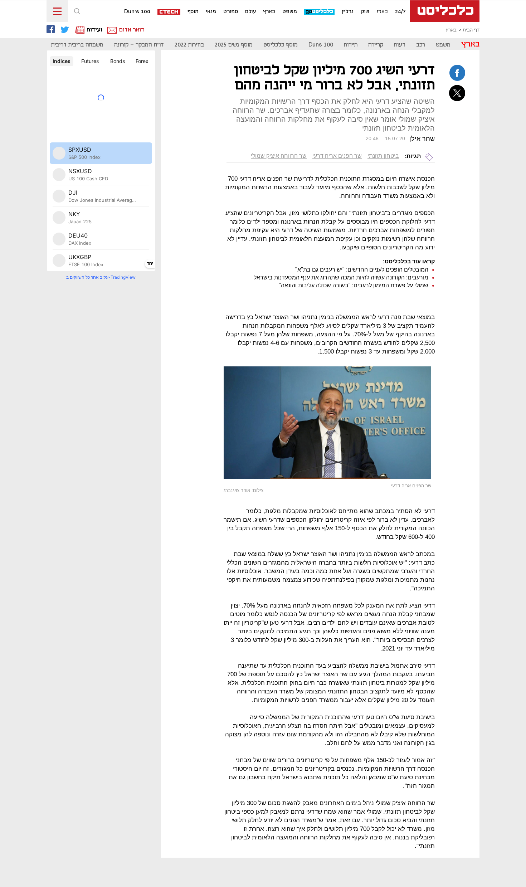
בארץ (269, 12)
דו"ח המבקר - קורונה (139, 45)
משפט (289, 12)
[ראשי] (444, 11)
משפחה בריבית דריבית (77, 45)
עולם (250, 12)
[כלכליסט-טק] (320, 12)
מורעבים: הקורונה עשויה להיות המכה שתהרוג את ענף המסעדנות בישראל (341, 277)
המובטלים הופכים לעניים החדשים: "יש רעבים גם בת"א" (361, 270)
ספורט (230, 12)
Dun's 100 (137, 12)
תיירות (350, 45)
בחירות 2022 (189, 45)
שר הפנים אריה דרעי (337, 156)
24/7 (400, 12)
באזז (382, 12)
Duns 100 (320, 45)
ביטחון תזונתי (383, 156)
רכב (420, 45)
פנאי (211, 12)
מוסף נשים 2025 (234, 45)
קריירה (375, 45)
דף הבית (471, 30)
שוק (365, 12)
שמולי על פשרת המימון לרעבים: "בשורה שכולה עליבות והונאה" (353, 285)
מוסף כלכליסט (280, 45)
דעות (399, 45)
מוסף (193, 12)
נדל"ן (348, 12)
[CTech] (169, 12)
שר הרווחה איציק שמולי (279, 156)
